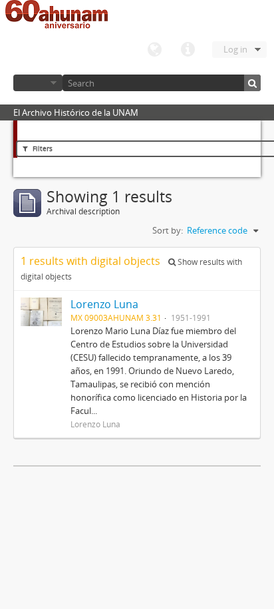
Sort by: (167, 230)
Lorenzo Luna (104, 304)
